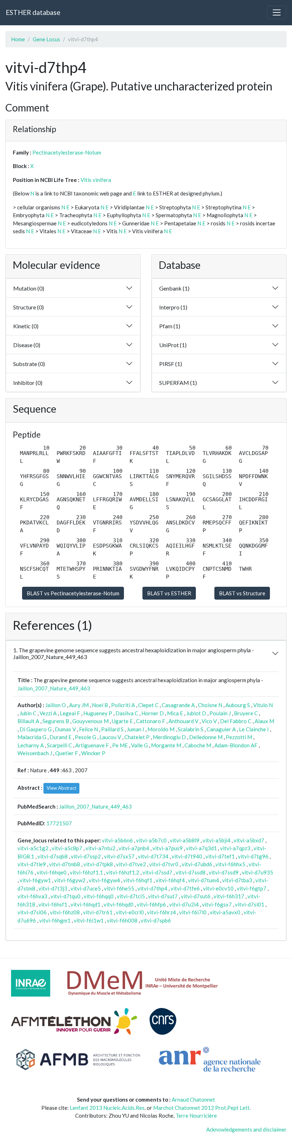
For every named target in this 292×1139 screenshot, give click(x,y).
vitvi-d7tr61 (98, 912)
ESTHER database (33, 12)
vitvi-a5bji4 (216, 840)
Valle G (139, 745)
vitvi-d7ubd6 (197, 864)
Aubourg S (237, 705)
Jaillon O (55, 705)
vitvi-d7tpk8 (98, 864)
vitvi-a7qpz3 (235, 848)
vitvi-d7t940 (187, 856)
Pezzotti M (239, 737)
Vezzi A (48, 713)
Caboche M (197, 745)
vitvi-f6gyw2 (69, 880)
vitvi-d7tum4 (203, 880)
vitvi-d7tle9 (31, 864)
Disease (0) (26, 344)
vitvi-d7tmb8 (64, 864)
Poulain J (220, 713)
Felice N (88, 729)
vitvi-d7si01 (249, 904)
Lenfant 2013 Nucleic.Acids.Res (107, 1107)
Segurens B (55, 721)
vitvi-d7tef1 (220, 856)
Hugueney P (97, 713)
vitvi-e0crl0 (130, 912)
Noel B (100, 705)
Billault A (28, 721)
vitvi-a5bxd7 (249, 840)
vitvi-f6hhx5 (230, 864)
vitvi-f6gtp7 (251, 888)
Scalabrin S (190, 729)
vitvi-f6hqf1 (137, 880)
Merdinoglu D (169, 737)
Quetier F (66, 753)
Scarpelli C (59, 745)
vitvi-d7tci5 (131, 896)
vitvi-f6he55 (119, 888)
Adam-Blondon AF (235, 745)
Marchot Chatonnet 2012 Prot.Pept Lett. (202, 1107)
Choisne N (210, 705)
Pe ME (120, 745)
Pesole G (85, 737)
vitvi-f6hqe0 (52, 872)
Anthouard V (183, 721)
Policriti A (123, 705)
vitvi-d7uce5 (86, 888)
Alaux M (264, 721)
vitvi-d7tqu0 (65, 896)
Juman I (135, 729)
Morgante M (166, 745)
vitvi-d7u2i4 (184, 904)
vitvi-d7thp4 (152, 888)
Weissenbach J (34, 753)
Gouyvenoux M (90, 721)
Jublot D (196, 713)
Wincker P (93, 753)
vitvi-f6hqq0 (99, 896)
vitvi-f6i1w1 (89, 920)
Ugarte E (122, 721)
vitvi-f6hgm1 (55, 920)
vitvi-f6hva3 (32, 896)
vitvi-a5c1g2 (32, 848)
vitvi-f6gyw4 (104, 880)
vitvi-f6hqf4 (170, 880)
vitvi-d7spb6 (156, 920)
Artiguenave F (92, 745)
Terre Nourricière (196, 1115)
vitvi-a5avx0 (225, 912)
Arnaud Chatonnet (193, 1099)
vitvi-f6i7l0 (193, 912)
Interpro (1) (173, 307)
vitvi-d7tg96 (253, 856)
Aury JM (79, 705)
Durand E (60, 737)
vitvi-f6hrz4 (161, 912)
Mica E (175, 713)
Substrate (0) (29, 363)
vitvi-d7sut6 (195, 896)
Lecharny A (30, 745)
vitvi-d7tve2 (131, 864)
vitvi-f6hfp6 (151, 904)
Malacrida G (31, 737)
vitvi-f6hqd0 (119, 904)
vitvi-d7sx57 (119, 856)
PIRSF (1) (170, 363)
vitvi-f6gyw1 (35, 880)
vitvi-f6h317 (229, 896)
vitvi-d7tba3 (237, 880)
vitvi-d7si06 (32, 912)
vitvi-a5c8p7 (67, 848)
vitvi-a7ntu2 (100, 848)
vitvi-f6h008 (122, 920)
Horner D (152, 713)
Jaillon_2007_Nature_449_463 (53, 688)
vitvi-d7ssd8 (190, 872)
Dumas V (65, 729)
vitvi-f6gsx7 (217, 904)
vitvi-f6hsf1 (52, 904)
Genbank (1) (174, 288)
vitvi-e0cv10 (218, 888)
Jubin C (28, 713)
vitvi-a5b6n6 (117, 840)
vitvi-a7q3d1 (201, 848)
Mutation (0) (28, 288)
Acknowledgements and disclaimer (246, 1129)
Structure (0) (28, 307)
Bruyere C (246, 713)
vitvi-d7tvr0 (163, 864)
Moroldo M (160, 729)
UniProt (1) (173, 344)
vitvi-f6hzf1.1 (86, 872)
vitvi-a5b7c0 (151, 840)
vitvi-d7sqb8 (52, 856)
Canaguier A (221, 729)
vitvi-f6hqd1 (85, 904)
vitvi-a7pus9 (167, 848)
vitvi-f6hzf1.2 (122, 872)
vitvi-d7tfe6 (185, 888)
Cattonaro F (150, 721)
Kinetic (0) (25, 326)
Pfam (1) (169, 326)
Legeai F (70, 713)
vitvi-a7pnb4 (134, 848)
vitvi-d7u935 (257, 872)
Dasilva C (126, 713)
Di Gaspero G (36, 729)
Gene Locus (46, 39)
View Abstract (61, 788)
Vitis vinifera (95, 180)
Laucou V (110, 737)
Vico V (209, 721)
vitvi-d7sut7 (163, 896)
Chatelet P (137, 737)
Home (18, 39)
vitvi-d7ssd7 (157, 872)
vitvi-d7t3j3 (52, 888)
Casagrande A (178, 705)
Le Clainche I (254, 729)
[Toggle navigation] (276, 12)
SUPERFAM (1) (178, 382)
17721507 (59, 823)
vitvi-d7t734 (153, 856)
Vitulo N (263, 705)
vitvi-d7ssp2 (86, 856)
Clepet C (148, 705)
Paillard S (112, 729)
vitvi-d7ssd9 (224, 872)
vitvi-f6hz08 (65, 912)
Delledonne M (206, 737)
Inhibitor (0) (27, 382)
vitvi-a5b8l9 (184, 840)
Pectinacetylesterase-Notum (66, 152)
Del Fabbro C (235, 721)
